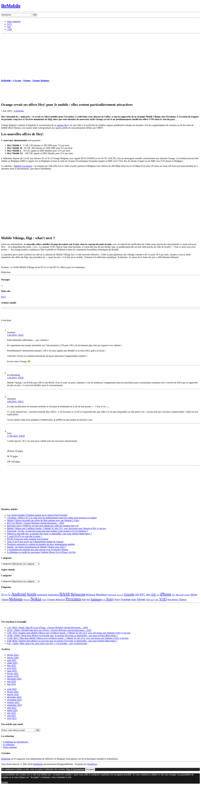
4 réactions (19, 111)
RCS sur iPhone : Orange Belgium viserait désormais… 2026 (35, 523)
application (42, 594)
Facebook (120, 595)
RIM (84, 599)
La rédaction (9, 744)
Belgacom (78, 594)
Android (18, 594)
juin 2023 (11, 713)
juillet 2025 (12, 663)
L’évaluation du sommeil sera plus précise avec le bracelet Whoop (37, 549)
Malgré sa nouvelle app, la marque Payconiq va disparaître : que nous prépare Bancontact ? (49, 533)
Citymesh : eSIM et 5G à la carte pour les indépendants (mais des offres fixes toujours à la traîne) (52, 517)
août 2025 (11, 660)
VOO (163, 599)
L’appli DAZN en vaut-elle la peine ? (24, 536)
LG (173, 594)
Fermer (4, 782)
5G (9, 595)
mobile (187, 595)
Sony (110, 599)
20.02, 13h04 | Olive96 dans (49, 630)
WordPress (92, 764)
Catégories (6, 563)
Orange (27, 80)
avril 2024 (11, 689)
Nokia (35, 598)
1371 (9, 24)
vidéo (157, 600)
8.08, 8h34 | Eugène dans (62, 641)
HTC (142, 594)
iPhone (165, 594)
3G (2, 594)
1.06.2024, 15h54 (15, 377)
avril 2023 (11, 718)
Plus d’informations (75, 769)
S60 (88, 599)
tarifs (133, 599)
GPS (137, 594)
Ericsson (112, 594)
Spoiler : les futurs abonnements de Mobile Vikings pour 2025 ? (36, 547)
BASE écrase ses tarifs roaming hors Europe (27, 539)
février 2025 (12, 673)
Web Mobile (172, 599)
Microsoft (180, 595)
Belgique (90, 594)
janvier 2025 (13, 676)
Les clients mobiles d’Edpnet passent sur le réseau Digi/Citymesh (37, 515)
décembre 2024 (14, 679)
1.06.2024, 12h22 (15, 335)
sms (104, 600)
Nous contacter (10, 747)
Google (129, 594)
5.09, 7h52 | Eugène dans (68, 633)
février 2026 (12, 655)
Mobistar (16, 599)
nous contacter (13, 21)
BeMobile (10, 5)
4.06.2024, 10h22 (15, 401)
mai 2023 (11, 715)
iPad (157, 595)
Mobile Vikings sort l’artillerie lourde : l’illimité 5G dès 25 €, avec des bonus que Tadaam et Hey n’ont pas (56, 528)
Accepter (90, 769)
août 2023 (11, 707)
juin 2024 (11, 681)
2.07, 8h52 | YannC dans (47, 627)
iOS (153, 594)
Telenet (141, 599)
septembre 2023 (14, 705)
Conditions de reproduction (15, 742)
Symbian (126, 599)
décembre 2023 (14, 697)
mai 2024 (11, 684)
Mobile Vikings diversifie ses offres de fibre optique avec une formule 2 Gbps (43, 520)
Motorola (26, 600)
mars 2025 (12, 671)
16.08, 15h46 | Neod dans (62, 635)
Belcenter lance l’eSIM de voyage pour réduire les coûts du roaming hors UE (43, 525)
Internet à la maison (23, 166)
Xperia (182, 599)
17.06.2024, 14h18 (16, 436)
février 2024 (12, 692)
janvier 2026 (13, 657)
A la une (17, 80)
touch (152, 600)
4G (6, 595)
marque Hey (62, 125)
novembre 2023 (14, 699)
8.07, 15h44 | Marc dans (47, 643)
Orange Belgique (41, 80)
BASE (64, 594)
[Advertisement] (100, 55)
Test (148, 599)
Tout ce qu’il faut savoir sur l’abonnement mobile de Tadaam (35, 541)
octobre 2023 (13, 702)
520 (9, 26)
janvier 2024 (13, 694)
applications (53, 594)
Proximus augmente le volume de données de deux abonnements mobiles (41, 544)
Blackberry (102, 594)
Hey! (3, 297)
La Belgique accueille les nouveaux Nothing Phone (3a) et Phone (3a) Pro (41, 552)
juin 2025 (11, 665)
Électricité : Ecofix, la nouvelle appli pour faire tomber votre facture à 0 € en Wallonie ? (47, 531)
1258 (9, 29)
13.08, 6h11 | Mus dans (67, 638)
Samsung (96, 599)
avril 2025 (11, 668)
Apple (31, 594)
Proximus (73, 599)
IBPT (148, 595)
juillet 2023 (12, 710)
